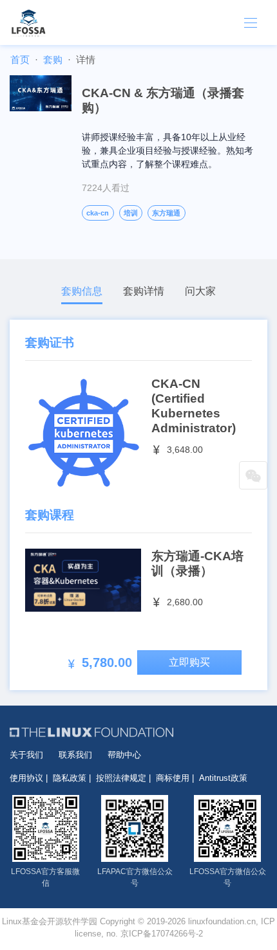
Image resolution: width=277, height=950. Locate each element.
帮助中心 (124, 755)
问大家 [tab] (200, 291)
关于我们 (26, 755)
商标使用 (172, 778)
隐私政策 (69, 778)
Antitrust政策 (223, 778)
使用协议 (26, 778)
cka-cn (97, 213)
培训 (131, 213)
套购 (52, 59)
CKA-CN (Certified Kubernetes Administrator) (193, 406)
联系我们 (75, 755)
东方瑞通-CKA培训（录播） (197, 563)
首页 (20, 59)
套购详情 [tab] (143, 291)
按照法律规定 (121, 778)
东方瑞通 (166, 213)
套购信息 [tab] (81, 291)
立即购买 (189, 662)
